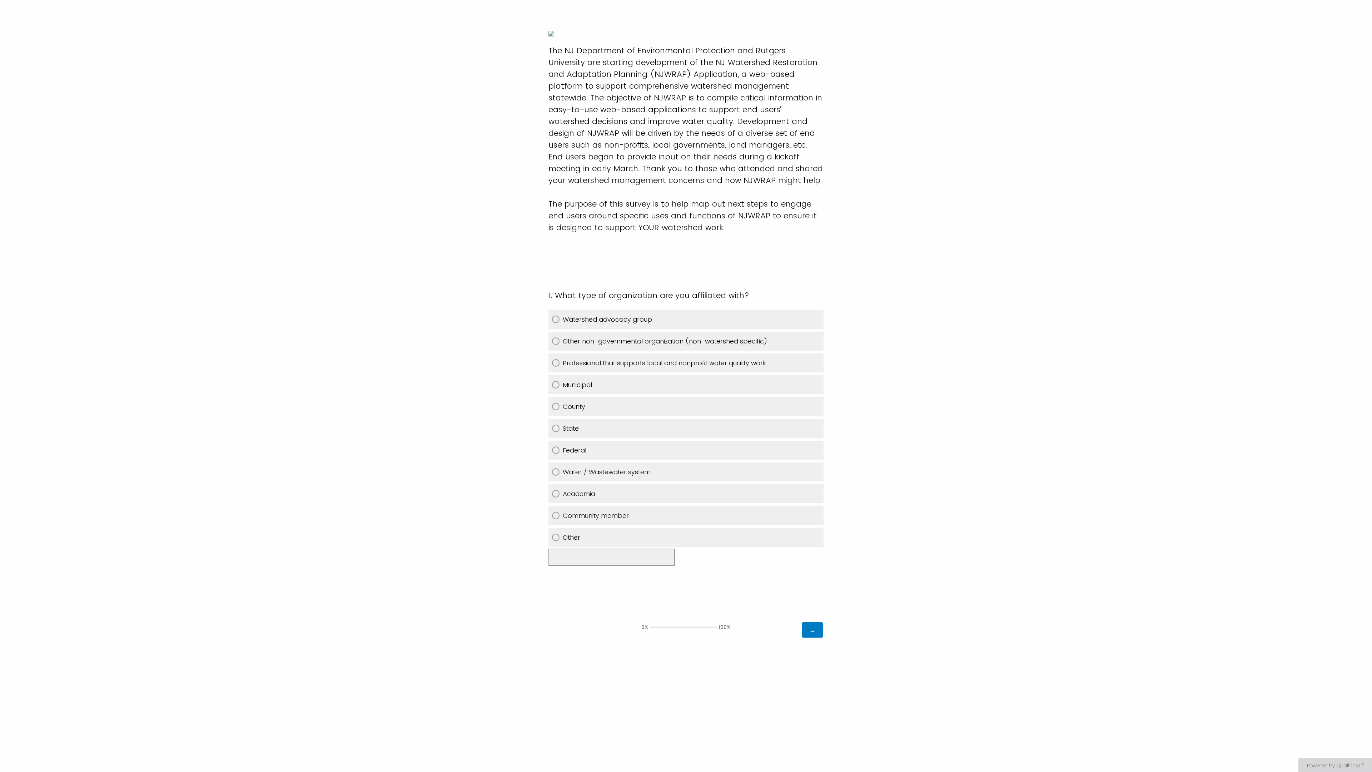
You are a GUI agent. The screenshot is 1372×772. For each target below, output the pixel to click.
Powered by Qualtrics (1332, 765)
